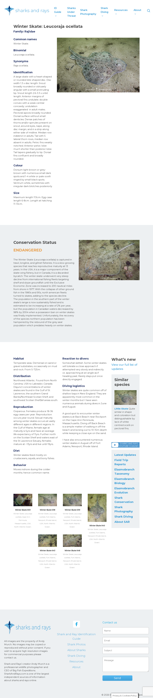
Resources (76, 661)
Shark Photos (76, 644)
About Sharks (76, 650)
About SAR (122, 522)
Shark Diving (123, 516)
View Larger (22, 497)
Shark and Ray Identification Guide (76, 636)
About (76, 667)
